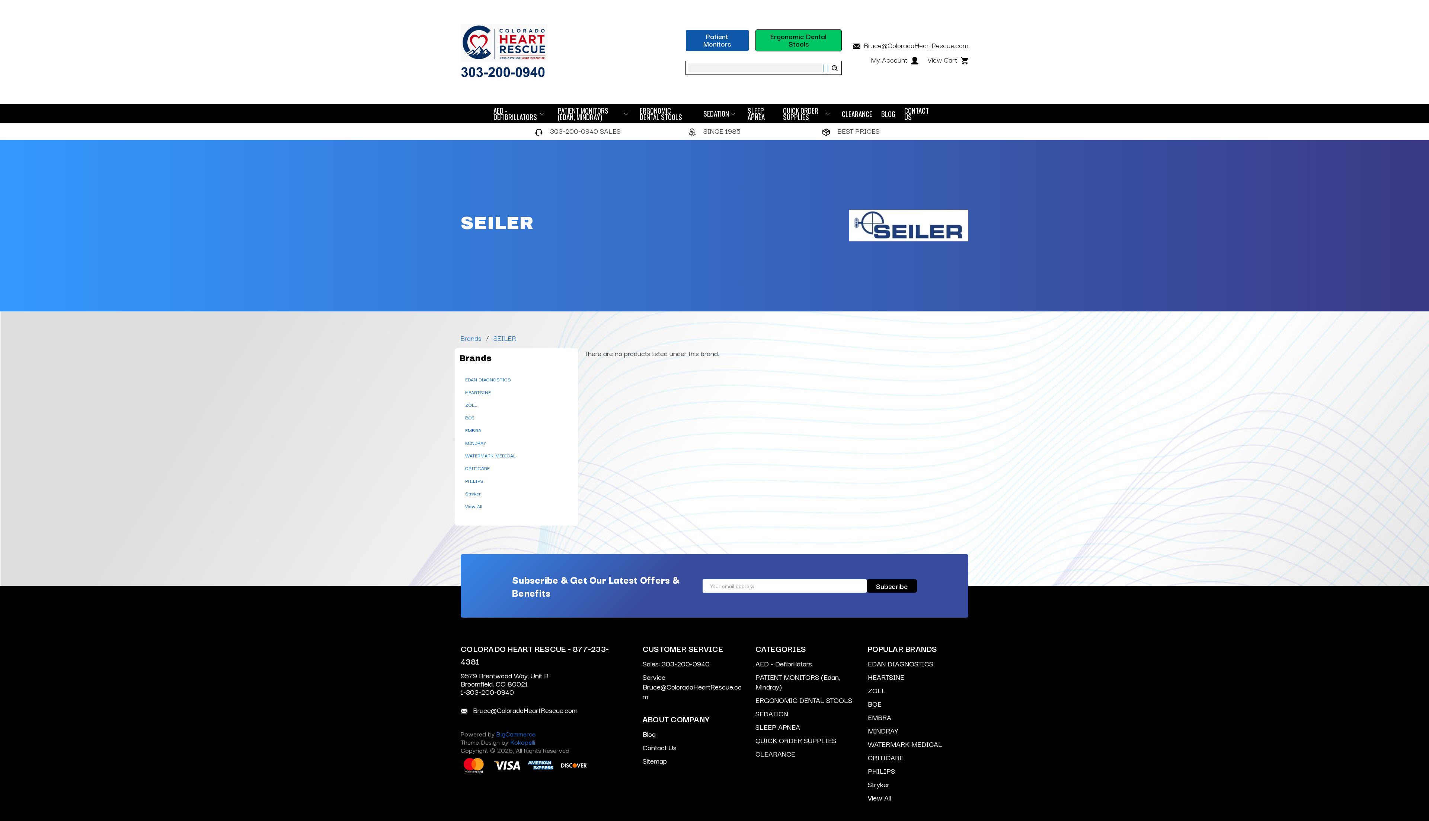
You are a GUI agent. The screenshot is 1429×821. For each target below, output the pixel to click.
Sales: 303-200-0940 (676, 663)
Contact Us (916, 113)
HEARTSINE (478, 392)
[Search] (830, 68)
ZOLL (471, 404)
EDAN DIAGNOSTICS (488, 379)
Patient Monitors (717, 40)
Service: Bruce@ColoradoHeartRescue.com (692, 686)
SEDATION (716, 113)
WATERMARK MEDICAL (490, 455)
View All (473, 506)
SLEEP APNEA (756, 113)
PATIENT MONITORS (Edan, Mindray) (583, 113)
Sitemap (655, 760)
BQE (469, 417)
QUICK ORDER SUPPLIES (800, 113)
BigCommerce (516, 734)
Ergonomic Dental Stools (798, 40)
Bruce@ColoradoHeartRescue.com (915, 45)
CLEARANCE (857, 114)
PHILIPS (474, 480)
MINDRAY (475, 442)
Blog (888, 114)
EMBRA (473, 430)
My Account (890, 59)
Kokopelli (522, 742)
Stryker (473, 493)
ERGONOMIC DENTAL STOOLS (661, 113)
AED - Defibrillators (515, 113)
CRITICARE (477, 468)
